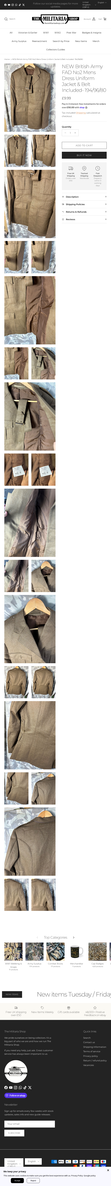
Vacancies (88, 1065)
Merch (96, 41)
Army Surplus (19, 41)
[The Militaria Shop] (55, 19)
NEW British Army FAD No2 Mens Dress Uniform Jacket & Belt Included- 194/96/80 (47, 59)
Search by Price (61, 41)
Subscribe (14, 1133)
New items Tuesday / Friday (57, 994)
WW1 (46, 32)
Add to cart (84, 145)
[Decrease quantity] (64, 133)
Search (87, 1037)
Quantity (66, 126)
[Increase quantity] (75, 133)
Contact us (89, 1042)
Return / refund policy (95, 1060)
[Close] (108, 1169)
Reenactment (39, 41)
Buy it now (84, 155)
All (11, 32)
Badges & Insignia (91, 32)
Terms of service (91, 1051)
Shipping (81, 112)
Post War (71, 32)
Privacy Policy (77, 1175)
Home (7, 59)
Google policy (90, 1175)
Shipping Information (94, 1047)
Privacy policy (90, 1056)
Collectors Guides (55, 49)
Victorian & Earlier (27, 32)
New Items (81, 41)
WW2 (57, 32)
